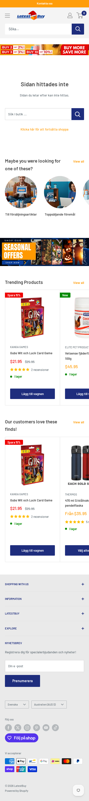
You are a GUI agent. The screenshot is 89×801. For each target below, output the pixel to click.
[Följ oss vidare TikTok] (55, 727)
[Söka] (78, 29)
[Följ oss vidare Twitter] (17, 727)
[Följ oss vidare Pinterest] (36, 727)
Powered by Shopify (16, 790)
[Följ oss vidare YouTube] (46, 727)
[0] (80, 15)
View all (78, 161)
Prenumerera (22, 681)
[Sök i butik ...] (77, 114)
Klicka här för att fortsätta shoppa (44, 129)
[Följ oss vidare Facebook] (8, 727)
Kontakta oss (44, 3)
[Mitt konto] (69, 15)
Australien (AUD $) (45, 704)
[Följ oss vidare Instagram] (27, 727)
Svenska (13, 704)
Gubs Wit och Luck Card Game (31, 353)
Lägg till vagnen (33, 394)
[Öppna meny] (7, 16)
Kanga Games (19, 347)
